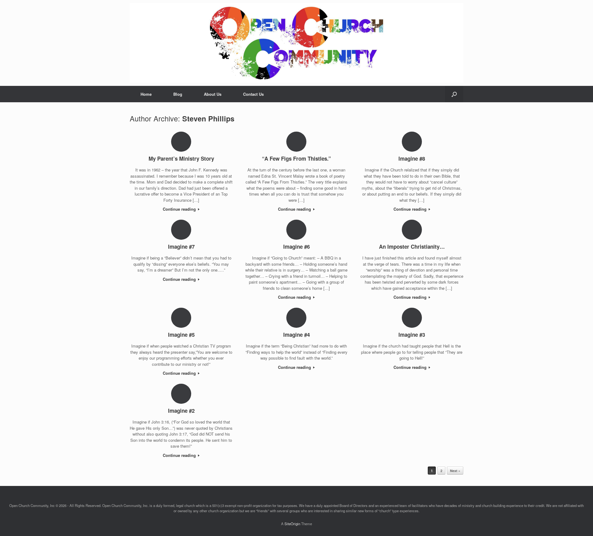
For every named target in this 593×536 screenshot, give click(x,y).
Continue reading (180, 209)
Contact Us (253, 94)
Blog (177, 94)
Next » (455, 470)
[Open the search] (454, 94)
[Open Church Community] (296, 43)
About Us (212, 94)
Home (146, 94)
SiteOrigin (292, 523)
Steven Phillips (208, 118)
